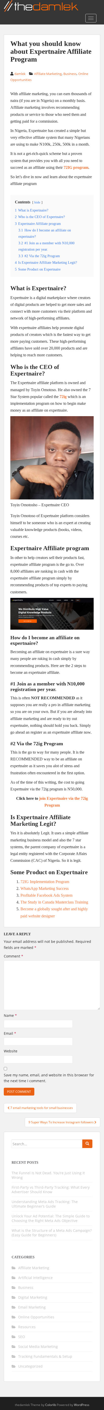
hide (37, 202)
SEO (21, 1336)
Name (10, 1015)
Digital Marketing (32, 1297)
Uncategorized (30, 1366)
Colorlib (50, 1405)
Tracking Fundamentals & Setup (45, 1356)
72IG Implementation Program (44, 882)
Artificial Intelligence (35, 1277)
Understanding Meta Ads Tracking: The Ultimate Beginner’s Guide (45, 1204)
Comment (13, 956)
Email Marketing (32, 1307)
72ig (63, 396)
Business (69, 73)
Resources (27, 1326)
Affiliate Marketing (48, 73)
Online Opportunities (36, 1317)
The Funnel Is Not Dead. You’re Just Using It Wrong (48, 1175)
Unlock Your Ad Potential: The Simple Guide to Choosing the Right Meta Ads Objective (51, 1218)
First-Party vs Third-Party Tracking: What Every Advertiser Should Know (51, 1189)
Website (10, 1051)
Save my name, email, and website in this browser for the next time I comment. (49, 1078)
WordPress (81, 1405)
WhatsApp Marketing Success (44, 888)
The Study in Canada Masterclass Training (54, 902)
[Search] (87, 1143)
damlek (19, 73)
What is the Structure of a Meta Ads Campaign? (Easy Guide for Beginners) (52, 1232)
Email (10, 1033)
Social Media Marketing (38, 1346)
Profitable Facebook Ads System (46, 895)
